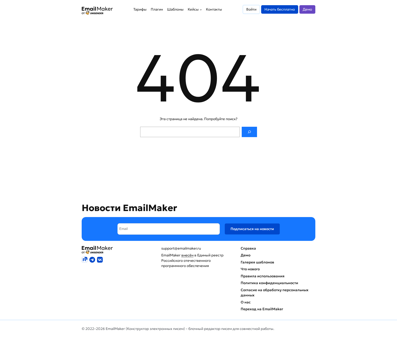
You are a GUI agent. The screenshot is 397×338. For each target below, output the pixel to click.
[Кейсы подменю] (201, 9)
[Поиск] (249, 132)
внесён (187, 255)
